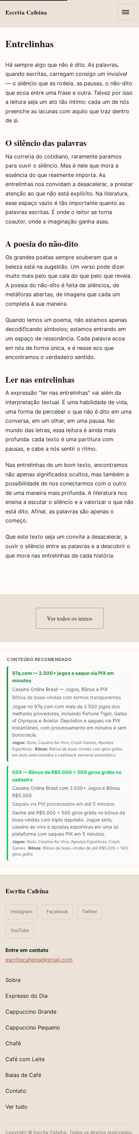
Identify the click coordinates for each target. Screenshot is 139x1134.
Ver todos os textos (69, 618)
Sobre (13, 980)
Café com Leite (25, 1059)
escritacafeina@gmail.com (39, 959)
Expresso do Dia (26, 995)
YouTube (19, 930)
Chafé (13, 1043)
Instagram (21, 911)
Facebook (57, 911)
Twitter (89, 911)
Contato (15, 1090)
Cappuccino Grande (30, 1011)
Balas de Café (23, 1075)
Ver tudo (16, 1106)
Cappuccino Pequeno (32, 1027)
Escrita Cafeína (27, 891)
